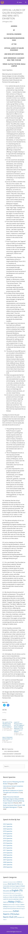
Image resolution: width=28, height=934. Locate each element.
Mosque (18, 904)
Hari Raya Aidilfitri (17, 895)
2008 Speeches (7, 857)
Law (10, 899)
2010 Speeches (7, 853)
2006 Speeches (7, 862)
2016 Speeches (7, 838)
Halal (11, 895)
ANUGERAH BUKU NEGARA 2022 (14, 756)
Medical (5, 904)
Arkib (15, 882)
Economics (15, 888)
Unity (4, 919)
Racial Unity (16, 908)
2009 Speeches (7, 855)
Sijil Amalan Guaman (8, 911)
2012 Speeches (7, 848)
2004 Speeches (7, 867)
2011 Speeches (7, 850)
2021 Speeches (7, 826)
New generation (13, 906)
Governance (6, 895)
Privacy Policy (14, 928)
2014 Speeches (7, 843)
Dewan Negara (16, 886)
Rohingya (22, 908)
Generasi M (18, 893)
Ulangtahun (20, 917)
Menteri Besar (12, 904)
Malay (14, 901)
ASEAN (19, 882)
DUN (10, 888)
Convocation (7, 886)
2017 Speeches (7, 836)
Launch (5, 899)
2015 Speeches (7, 841)
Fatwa (13, 893)
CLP (21, 884)
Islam (12, 897)
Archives (10, 882)
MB (22, 902)
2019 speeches (7, 831)
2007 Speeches (7, 860)
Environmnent (7, 893)
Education (7, 891)
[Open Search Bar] (25, 2)
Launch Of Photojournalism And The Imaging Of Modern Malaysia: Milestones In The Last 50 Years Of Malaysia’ (19, 726)
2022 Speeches (8, 749)
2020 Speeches (7, 829)
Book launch (13, 884)
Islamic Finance (19, 897)
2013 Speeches (7, 845)
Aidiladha (5, 882)
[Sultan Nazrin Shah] (2, 2)
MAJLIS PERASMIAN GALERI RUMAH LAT (7, 738)
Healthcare (6, 897)
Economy (22, 888)
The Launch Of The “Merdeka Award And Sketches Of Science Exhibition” (7, 724)
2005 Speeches (7, 864)
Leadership (16, 899)
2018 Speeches (7, 834)
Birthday (5, 884)
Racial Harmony (9, 908)
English (17, 890)
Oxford (19, 906)
